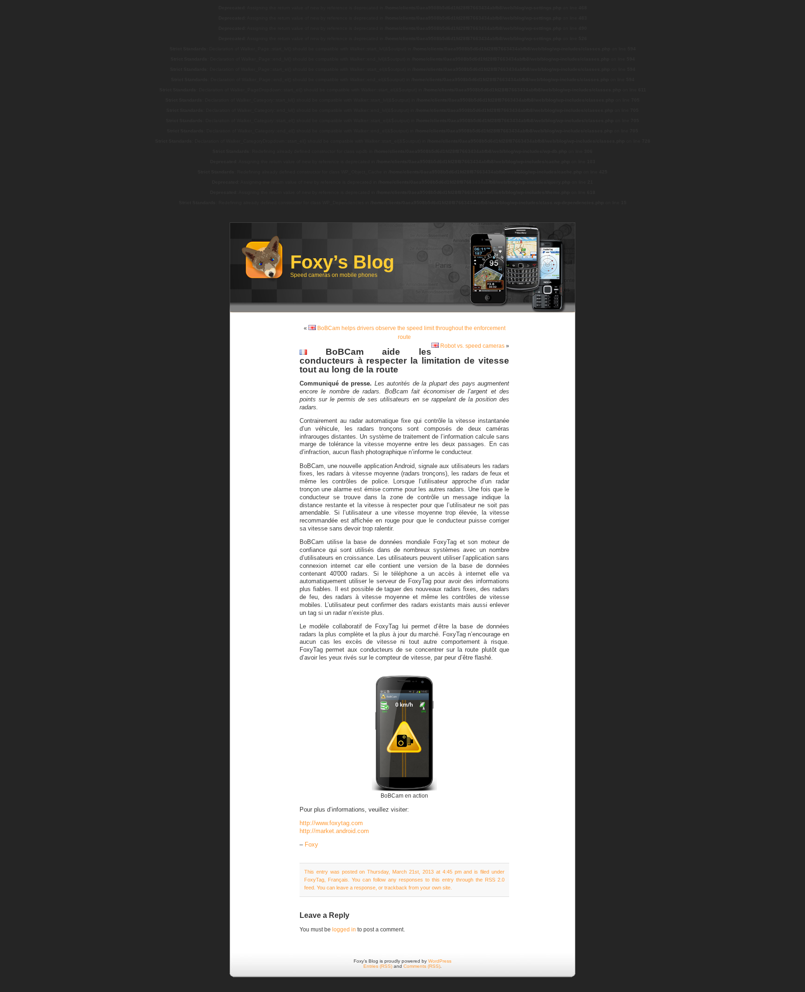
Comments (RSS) (421, 966)
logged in (344, 929)
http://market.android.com (334, 831)
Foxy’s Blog (342, 262)
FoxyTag (314, 879)
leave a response (355, 887)
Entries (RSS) (377, 966)
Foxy (311, 844)
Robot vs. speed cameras (472, 346)
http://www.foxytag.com (331, 823)
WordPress (439, 961)
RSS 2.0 (495, 879)
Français (338, 879)
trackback (395, 887)
